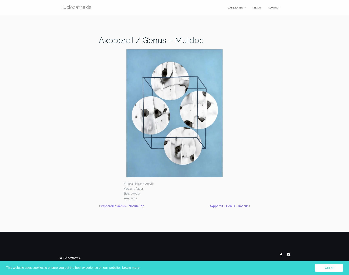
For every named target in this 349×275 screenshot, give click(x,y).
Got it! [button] (329, 267)
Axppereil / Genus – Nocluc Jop (122, 206)
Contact (274, 7)
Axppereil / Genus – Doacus (229, 206)
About (257, 7)
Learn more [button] (131, 267)
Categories (235, 7)
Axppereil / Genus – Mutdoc (151, 40)
